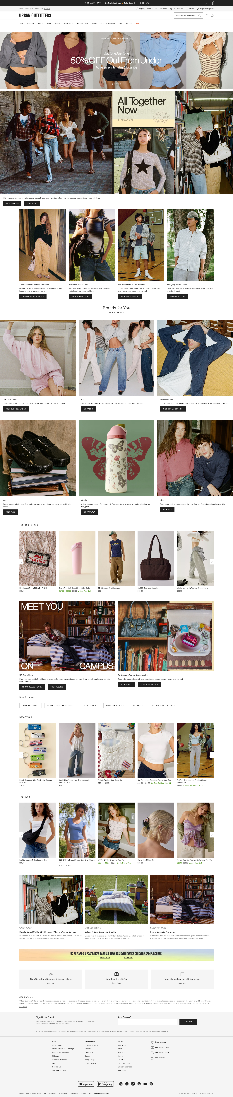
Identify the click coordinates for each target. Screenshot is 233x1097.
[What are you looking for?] (199, 15)
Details (47, 9)
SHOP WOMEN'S (12, 203)
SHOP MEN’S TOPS (177, 296)
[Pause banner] (213, 3)
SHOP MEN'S (32, 203)
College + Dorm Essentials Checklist (100, 932)
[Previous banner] (27, 3)
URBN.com (74, 1093)
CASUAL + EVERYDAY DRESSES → (61, 705)
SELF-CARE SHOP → (30, 705)
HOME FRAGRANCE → (115, 705)
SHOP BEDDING (56, 687)
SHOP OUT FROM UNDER (16, 409)
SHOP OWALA (89, 512)
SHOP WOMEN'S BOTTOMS (33, 296)
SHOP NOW (144, 3)
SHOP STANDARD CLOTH (173, 409)
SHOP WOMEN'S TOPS (80, 296)
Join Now (50, 983)
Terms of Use (36, 1093)
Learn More (116, 983)
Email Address (124, 1017)
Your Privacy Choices (101, 1093)
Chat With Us (160, 1058)
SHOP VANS (10, 512)
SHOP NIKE (167, 509)
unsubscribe (156, 1031)
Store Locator (160, 1042)
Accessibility (63, 1093)
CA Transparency (50, 1093)
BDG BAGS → (138, 705)
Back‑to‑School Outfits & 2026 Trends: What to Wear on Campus (47, 932)
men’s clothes (169, 1003)
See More (23, 1007)
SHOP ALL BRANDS (116, 312)
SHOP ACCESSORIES (149, 684)
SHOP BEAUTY (126, 684)
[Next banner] (206, 3)
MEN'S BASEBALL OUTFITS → (163, 705)
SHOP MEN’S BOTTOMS (130, 296)
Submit (188, 1022)
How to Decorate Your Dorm (162, 932)
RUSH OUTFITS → (91, 705)
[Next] (211, 562)
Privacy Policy (24, 1093)
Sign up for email (162, 1047)
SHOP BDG (88, 409)
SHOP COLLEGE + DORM (32, 687)
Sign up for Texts (162, 1053)
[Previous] (21, 562)
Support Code (85, 1093)
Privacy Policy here (135, 1031)
